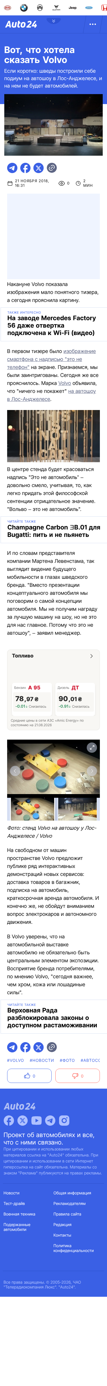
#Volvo (15, 1060)
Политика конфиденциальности (74, 1248)
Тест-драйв (14, 1203)
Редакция (63, 1224)
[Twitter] (22, 1120)
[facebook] (25, 168)
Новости (12, 1193)
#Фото (67, 1060)
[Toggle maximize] (92, 747)
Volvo (64, 383)
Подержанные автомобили (17, 1227)
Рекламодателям (70, 1203)
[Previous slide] (15, 771)
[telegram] (12, 168)
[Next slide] (92, 771)
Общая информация (72, 1193)
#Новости (42, 1060)
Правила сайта (68, 1214)
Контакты (62, 1235)
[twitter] (38, 168)
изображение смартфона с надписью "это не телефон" (51, 359)
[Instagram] (64, 1120)
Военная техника (20, 1214)
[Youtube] (36, 1120)
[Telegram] (50, 1120)
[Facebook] (9, 1120)
